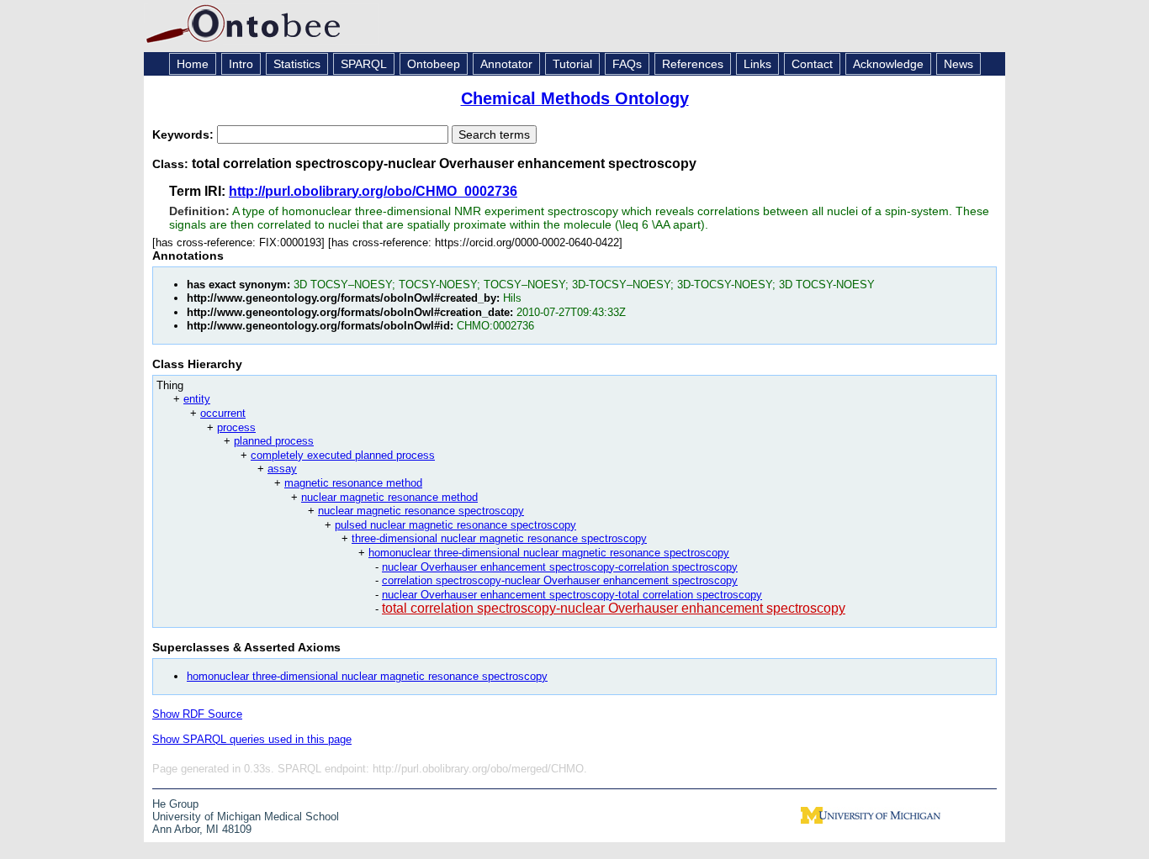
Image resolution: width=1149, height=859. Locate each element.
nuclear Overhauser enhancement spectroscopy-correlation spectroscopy (560, 567)
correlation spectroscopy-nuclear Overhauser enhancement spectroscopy (560, 580)
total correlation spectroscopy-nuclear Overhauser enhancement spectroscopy (613, 608)
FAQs (627, 64)
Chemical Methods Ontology (575, 98)
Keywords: (184, 134)
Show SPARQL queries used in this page (252, 739)
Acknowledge (888, 64)
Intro (241, 64)
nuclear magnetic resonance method (389, 497)
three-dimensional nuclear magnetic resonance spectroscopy (499, 538)
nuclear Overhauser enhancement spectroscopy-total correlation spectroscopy (572, 594)
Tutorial (572, 64)
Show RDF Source (197, 714)
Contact (812, 64)
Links (757, 64)
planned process (274, 441)
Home (193, 64)
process (236, 427)
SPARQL (364, 64)
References (692, 64)
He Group (175, 804)
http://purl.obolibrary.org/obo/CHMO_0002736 (373, 191)
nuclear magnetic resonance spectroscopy (421, 510)
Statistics (296, 64)
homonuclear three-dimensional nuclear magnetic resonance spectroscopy (548, 552)
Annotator (506, 64)
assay (282, 468)
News (958, 64)
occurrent (223, 413)
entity (196, 399)
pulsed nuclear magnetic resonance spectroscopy (455, 525)
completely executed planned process (343, 455)
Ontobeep (433, 64)
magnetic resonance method (353, 483)
